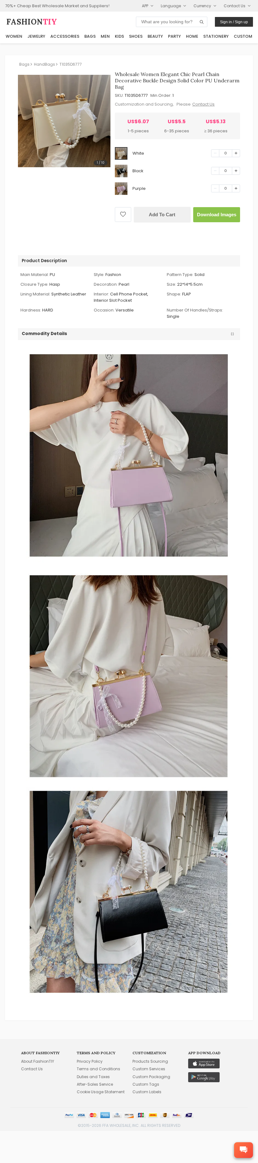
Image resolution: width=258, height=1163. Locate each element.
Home (192, 36)
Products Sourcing (150, 1061)
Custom (243, 36)
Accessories (64, 36)
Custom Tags (145, 1084)
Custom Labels (146, 1091)
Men (105, 36)
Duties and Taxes (93, 1076)
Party (174, 36)
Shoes (136, 36)
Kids (119, 36)
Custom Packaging (151, 1076)
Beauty (155, 36)
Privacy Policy (90, 1061)
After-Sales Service (95, 1084)
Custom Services (148, 1069)
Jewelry (36, 36)
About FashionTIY (37, 1061)
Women (14, 36)
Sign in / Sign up (234, 22)
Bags (90, 36)
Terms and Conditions (98, 1069)
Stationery (216, 36)
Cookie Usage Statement (101, 1091)
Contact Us (203, 104)
